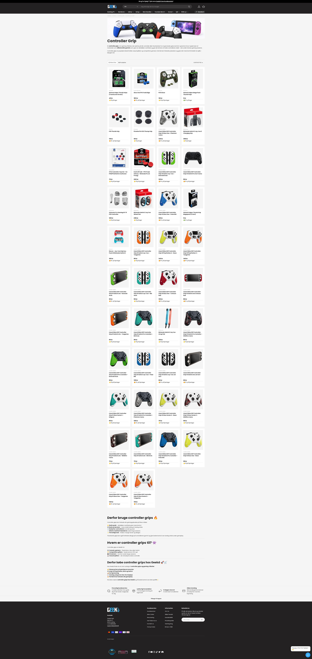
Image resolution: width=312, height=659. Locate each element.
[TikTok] (157, 652)
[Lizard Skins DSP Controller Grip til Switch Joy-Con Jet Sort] (168, 359)
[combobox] (157, 7)
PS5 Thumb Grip (114, 131)
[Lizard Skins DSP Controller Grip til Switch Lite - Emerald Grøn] (119, 278)
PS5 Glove (162, 92)
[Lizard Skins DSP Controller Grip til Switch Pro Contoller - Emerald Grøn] (119, 359)
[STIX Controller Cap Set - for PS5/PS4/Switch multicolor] (119, 158)
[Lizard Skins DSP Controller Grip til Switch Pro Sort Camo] (193, 158)
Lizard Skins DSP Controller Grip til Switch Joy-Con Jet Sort (167, 374)
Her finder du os (152, 620)
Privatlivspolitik (169, 620)
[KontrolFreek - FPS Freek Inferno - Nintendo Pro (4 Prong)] (143, 158)
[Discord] (162, 652)
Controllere (120, 16)
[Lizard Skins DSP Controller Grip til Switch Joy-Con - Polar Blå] (143, 359)
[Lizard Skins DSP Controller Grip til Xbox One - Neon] (193, 440)
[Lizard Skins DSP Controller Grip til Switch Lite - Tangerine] (119, 318)
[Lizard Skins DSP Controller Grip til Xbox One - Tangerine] (119, 480)
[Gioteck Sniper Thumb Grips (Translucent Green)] (119, 79)
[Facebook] (149, 652)
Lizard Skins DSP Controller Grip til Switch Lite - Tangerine (119, 333)
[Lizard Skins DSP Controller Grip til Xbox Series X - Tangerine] (143, 480)
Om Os (167, 611)
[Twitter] (159, 652)
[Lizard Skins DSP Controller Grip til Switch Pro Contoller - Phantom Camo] (143, 399)
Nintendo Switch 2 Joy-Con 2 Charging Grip (192, 132)
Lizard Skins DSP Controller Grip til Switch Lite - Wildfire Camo (118, 455)
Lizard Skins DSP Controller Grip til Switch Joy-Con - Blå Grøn (143, 293)
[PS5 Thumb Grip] (119, 117)
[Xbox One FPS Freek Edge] (143, 79)
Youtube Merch (160, 12)
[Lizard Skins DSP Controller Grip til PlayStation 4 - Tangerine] (193, 237)
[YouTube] (151, 652)
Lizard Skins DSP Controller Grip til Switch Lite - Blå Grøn (143, 455)
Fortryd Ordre (151, 627)
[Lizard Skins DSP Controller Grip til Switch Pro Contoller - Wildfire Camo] (193, 318)
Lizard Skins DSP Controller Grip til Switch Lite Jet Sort (192, 374)
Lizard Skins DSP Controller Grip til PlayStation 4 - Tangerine (192, 253)
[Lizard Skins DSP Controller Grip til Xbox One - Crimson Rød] (168, 278)
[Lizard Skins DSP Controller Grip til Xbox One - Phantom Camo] (168, 117)
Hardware (121, 12)
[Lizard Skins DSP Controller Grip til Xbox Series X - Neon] (168, 399)
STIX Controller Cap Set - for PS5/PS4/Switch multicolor (118, 173)
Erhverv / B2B (168, 627)
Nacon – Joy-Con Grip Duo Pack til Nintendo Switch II (117, 252)
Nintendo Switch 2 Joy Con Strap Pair (167, 333)
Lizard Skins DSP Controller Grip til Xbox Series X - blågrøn (117, 415)
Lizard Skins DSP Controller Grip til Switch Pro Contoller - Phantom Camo (143, 415)
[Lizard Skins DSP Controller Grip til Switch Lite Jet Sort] (193, 359)
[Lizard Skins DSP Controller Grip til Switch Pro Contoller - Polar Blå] (168, 440)
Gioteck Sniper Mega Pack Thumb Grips (191, 93)
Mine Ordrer (150, 614)
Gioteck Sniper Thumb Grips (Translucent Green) (118, 93)
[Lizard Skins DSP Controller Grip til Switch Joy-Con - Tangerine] (143, 237)
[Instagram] (154, 652)
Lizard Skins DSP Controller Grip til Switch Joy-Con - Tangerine (142, 253)
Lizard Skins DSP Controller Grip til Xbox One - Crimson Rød (167, 293)
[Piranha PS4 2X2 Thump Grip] (143, 117)
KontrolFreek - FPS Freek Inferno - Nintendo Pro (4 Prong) (142, 173)
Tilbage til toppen (156, 598)
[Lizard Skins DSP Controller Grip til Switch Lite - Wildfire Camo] (119, 440)
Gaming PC (111, 12)
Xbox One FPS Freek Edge (142, 92)
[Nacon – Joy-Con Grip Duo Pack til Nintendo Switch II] (119, 237)
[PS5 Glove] (168, 79)
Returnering (150, 617)
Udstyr (130, 12)
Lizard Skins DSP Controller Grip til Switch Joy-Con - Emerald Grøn (167, 173)
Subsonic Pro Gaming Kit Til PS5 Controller (118, 213)
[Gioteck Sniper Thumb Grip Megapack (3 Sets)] (193, 198)
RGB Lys (184, 12)
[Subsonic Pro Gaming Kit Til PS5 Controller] (119, 198)
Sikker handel (169, 614)
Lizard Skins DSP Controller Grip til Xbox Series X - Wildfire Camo (192, 415)
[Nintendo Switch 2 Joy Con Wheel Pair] (143, 198)
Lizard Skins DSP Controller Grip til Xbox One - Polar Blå (167, 213)
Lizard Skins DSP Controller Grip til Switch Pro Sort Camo (192, 173)
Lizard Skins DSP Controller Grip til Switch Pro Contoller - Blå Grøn (143, 334)
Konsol (170, 12)
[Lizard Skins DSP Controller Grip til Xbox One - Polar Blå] (168, 198)
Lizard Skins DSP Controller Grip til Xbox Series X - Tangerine (142, 496)
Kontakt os (150, 624)
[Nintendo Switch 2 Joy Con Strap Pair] (168, 318)
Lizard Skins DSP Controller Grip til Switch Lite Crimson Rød (192, 293)
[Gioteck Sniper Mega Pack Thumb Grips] (193, 79)
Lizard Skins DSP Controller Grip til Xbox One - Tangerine (118, 495)
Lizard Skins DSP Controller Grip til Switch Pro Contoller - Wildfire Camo (192, 334)
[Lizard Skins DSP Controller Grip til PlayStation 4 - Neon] (168, 237)
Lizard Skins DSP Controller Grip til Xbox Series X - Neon (168, 414)
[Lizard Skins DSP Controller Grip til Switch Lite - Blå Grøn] (143, 440)
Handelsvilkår (169, 617)
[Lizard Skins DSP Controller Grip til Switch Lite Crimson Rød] (193, 278)
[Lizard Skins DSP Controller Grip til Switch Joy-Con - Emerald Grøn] (168, 158)
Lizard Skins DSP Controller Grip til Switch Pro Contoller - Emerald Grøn (118, 374)
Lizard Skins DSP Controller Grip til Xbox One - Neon (192, 455)
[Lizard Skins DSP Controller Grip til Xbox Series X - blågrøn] (119, 399)
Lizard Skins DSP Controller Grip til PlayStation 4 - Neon (168, 252)
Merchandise (147, 12)
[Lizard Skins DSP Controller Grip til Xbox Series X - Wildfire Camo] (193, 399)
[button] (203, 6)
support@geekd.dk (113, 626)
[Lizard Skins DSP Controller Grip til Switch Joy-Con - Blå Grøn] (143, 278)
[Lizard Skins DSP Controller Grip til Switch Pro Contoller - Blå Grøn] (143, 318)
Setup (138, 12)
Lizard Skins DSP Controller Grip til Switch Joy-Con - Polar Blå (143, 374)
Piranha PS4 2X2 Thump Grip (143, 131)
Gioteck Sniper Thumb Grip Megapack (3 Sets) (192, 213)
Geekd (112, 639)
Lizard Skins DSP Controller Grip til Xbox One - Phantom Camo (168, 133)
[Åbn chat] (308, 655)
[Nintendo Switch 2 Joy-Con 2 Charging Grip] (193, 117)
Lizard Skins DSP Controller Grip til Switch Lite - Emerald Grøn (118, 293)
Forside (109, 16)
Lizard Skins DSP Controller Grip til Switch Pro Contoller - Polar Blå (168, 455)
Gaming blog (169, 624)
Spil (177, 12)
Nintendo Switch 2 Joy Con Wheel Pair (142, 213)
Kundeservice (151, 611)
